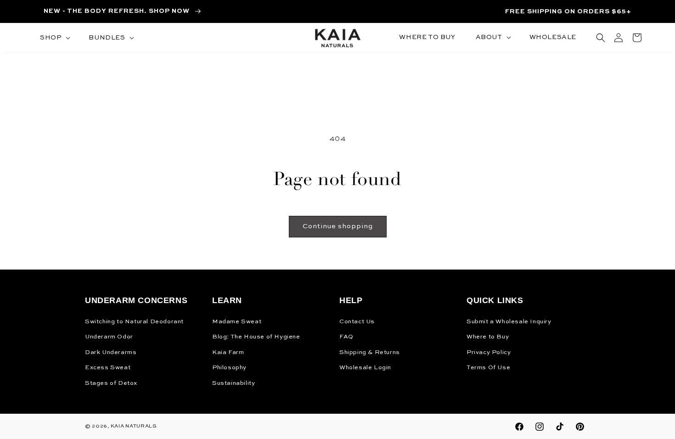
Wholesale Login (365, 368)
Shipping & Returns (369, 352)
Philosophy (229, 368)
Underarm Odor (109, 337)
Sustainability (233, 383)
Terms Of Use (488, 368)
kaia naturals (134, 426)
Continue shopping (338, 226)
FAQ (346, 337)
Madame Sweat (236, 322)
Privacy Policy (489, 352)
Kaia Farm (228, 352)
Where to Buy (488, 337)
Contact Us (357, 322)
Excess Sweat (107, 368)
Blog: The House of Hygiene (256, 337)
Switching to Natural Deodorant (134, 322)
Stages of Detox (111, 383)
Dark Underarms (110, 352)
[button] (54, 37)
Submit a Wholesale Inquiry (509, 322)
